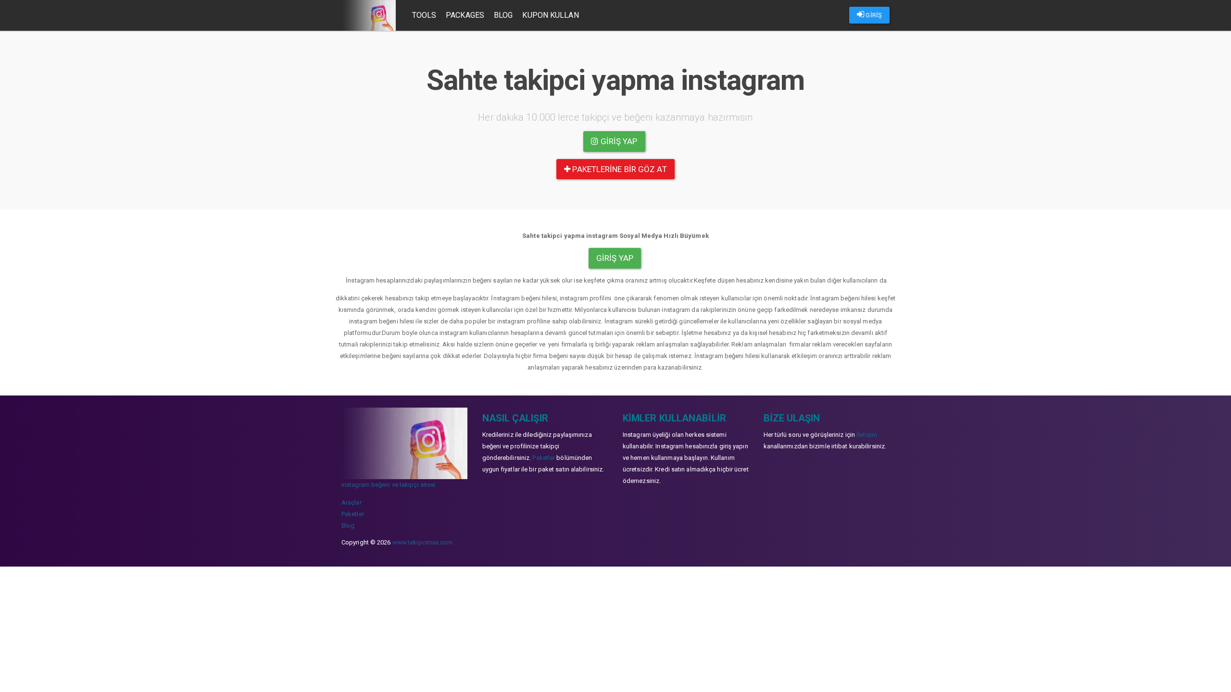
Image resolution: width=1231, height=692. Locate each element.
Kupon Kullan (550, 15)
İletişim (866, 434)
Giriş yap (618, 141)
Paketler (352, 514)
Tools (424, 15)
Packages (465, 15)
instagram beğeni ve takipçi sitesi (388, 484)
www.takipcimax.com (422, 542)
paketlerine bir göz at (618, 169)
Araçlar (351, 502)
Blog (503, 15)
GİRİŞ (873, 15)
